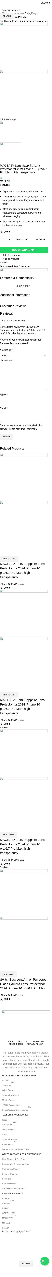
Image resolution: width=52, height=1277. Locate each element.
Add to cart (22, 239)
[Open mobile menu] (3, 3)
